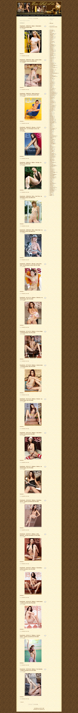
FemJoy (51, 79)
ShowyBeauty (52, 154)
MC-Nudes (51, 110)
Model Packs (38, 15)
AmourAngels (52, 33)
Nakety (51, 124)
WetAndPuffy (52, 190)
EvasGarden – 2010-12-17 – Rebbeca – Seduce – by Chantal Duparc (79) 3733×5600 (31, 467)
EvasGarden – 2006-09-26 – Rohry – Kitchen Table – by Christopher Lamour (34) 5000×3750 (31, 60)
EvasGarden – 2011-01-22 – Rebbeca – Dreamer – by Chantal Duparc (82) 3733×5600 (31, 399)
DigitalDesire (52, 55)
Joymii (51, 99)
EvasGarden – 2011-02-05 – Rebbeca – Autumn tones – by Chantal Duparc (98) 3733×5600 (31, 365)
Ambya (51, 32)
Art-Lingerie (51, 36)
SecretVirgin (52, 150)
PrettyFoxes (51, 141)
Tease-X (51, 167)
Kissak (51, 104)
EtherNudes (51, 70)
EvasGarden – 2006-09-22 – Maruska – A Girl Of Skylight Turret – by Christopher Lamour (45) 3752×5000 (30, 129)
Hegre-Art (51, 96)
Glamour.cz (51, 90)
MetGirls (51, 115)
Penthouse (51, 134)
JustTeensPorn (52, 102)
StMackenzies (52, 160)
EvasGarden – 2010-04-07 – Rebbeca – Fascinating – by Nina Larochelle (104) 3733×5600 (31, 568)
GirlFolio (51, 87)
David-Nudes (52, 53)
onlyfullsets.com (42, 709)
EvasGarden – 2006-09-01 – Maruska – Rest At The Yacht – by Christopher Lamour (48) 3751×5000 (30, 264)
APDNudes (51, 34)
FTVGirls (51, 86)
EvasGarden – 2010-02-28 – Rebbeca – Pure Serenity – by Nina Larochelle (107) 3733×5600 (31, 669)
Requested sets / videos (53, 26)
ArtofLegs (51, 39)
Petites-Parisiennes (53, 135)
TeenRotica (51, 173)
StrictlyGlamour (52, 162)
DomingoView (52, 57)
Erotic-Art (51, 62)
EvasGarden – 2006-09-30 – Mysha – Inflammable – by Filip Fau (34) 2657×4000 (31, 26)
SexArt (51, 152)
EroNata (51, 61)
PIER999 (51, 138)
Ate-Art (51, 40)
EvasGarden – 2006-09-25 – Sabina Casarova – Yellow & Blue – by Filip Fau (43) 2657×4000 (30, 94)
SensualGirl (51, 151)
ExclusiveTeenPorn (53, 76)
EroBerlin (51, 58)
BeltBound (51, 47)
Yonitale (51, 194)
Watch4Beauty (52, 189)
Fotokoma (51, 85)
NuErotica (51, 131)
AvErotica (51, 42)
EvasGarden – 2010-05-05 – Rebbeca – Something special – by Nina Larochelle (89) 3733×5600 (30, 500)
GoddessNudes (52, 94)
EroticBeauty (52, 63)
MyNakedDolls (52, 122)
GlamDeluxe (51, 89)
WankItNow (51, 188)
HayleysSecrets (52, 95)
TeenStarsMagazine (53, 174)
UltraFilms (51, 182)
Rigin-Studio (52, 146)
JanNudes (51, 98)
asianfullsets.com (36, 709)
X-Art (50, 193)
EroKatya (51, 59)
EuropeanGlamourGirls (53, 73)
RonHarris (51, 148)
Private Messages (33, 15)
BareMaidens (52, 44)
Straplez (51, 161)
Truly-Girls (51, 179)
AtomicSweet (52, 41)
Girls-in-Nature (52, 88)
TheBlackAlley (52, 175)
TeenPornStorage (52, 172)
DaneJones (51, 52)
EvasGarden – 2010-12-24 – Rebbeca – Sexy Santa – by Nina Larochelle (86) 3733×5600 (31, 433)
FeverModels (52, 81)
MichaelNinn (52, 117)
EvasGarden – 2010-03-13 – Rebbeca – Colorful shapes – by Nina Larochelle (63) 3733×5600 (30, 636)
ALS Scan (51, 31)
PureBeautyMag (52, 143)
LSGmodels (51, 108)
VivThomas (51, 186)
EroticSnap (51, 66)
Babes (51, 43)
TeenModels (51, 171)
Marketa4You (52, 109)
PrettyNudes (52, 142)
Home (21, 15)
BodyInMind (51, 50)
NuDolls (51, 130)
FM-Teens (51, 84)
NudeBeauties (52, 129)
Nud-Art (51, 127)
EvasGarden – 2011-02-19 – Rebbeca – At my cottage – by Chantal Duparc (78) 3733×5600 (31, 332)
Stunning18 (51, 164)
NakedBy (51, 123)
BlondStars (51, 48)
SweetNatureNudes (53, 165)
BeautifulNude (52, 45)
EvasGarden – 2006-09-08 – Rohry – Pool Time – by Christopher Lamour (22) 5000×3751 (31, 197)
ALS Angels (51, 30)
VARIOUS (51, 184)
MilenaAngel (52, 118)
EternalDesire (52, 69)
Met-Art (51, 112)
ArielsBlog (51, 35)
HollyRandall (52, 97)
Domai (51, 56)
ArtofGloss (51, 37)
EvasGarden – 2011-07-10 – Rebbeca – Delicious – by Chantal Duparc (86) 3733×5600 (31, 298)
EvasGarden (23, 55)
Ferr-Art (51, 80)
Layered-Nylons (52, 106)
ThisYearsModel (52, 177)
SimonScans (52, 155)
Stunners (51, 163)
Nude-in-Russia (52, 128)
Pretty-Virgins (52, 139)
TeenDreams (52, 170)
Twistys (51, 181)
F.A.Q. (42, 15)
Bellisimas (51, 46)
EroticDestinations (53, 65)
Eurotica (51, 74)
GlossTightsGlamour (53, 92)
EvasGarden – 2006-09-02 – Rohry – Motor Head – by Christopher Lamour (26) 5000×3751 (31, 230)
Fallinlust (51, 77)
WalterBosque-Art (52, 187)
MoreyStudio (52, 119)
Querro (51, 144)
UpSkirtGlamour (52, 183)
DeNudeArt (51, 54)
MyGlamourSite (52, 121)
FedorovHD (51, 78)
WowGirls (51, 192)
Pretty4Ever (51, 140)
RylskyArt (51, 149)
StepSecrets (51, 159)
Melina (51, 111)
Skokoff (51, 157)
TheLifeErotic (52, 176)
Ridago (51, 145)
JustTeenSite (52, 101)
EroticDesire (52, 64)
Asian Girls (51, 23)
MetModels (51, 116)
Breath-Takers (52, 51)
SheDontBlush (52, 153)
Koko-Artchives (52, 105)
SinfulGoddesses (52, 156)
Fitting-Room (52, 83)
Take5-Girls (51, 166)
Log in (52, 15)
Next (37, 18)
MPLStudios (52, 120)
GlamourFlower (52, 91)
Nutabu (51, 133)
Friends (46, 15)
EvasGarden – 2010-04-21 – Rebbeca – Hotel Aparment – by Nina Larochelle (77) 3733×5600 (30, 534)
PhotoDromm (52, 137)
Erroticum (51, 68)
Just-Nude (51, 100)
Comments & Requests (26, 15)
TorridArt (51, 178)
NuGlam (51, 132)
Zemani (51, 195)
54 (35, 18)
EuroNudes (51, 72)
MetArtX (51, 113)
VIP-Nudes (51, 185)
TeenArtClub (52, 168)
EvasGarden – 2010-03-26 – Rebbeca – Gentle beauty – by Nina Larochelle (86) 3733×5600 (31, 602)
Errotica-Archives (52, 67)
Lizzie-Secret (52, 107)
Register (49, 15)
